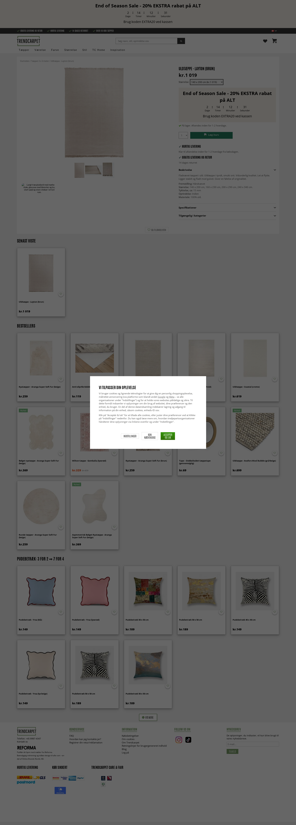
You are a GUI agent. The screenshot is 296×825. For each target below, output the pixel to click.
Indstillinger (129, 436)
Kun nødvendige (150, 436)
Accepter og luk (168, 436)
